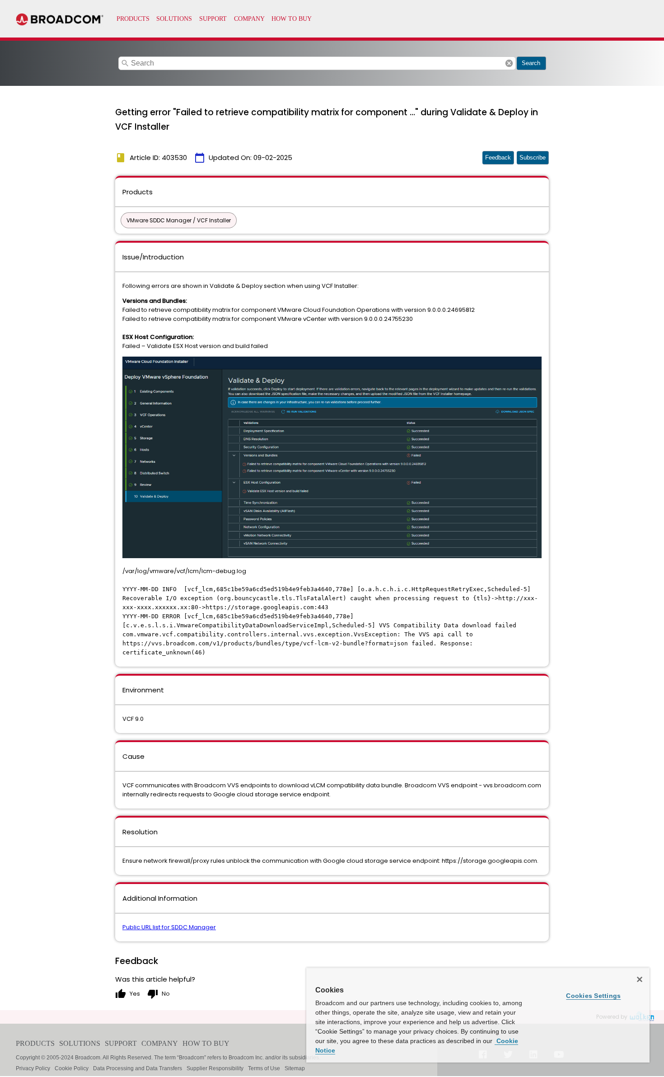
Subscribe (532, 157)
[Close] (639, 979)
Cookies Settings (593, 995)
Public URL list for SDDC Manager (169, 927)
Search (531, 63)
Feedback (498, 157)
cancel (509, 63)
